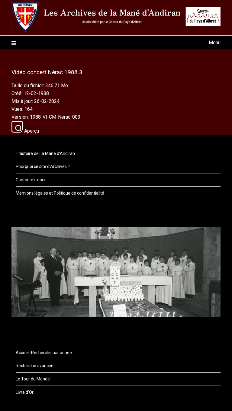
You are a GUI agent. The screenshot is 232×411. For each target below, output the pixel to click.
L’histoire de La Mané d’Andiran (45, 153)
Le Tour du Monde (33, 378)
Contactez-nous (31, 179)
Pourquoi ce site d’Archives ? (43, 166)
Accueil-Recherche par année (44, 352)
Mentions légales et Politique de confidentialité (60, 193)
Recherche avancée (34, 365)
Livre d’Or (25, 392)
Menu (214, 42)
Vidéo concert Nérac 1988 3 (46, 72)
